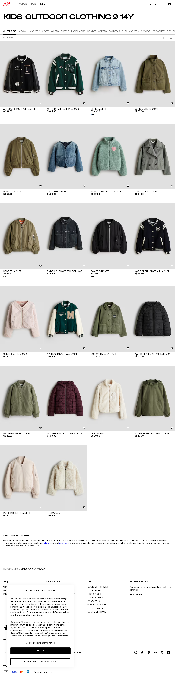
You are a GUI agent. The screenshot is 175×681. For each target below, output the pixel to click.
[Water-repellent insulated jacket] (153, 319)
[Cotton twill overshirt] (109, 319)
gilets (46, 543)
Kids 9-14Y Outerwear (33, 569)
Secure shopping (97, 605)
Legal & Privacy (97, 597)
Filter (164, 38)
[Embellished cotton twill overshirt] (66, 236)
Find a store (95, 594)
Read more (136, 594)
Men (33, 4)
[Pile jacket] (109, 398)
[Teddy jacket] (66, 478)
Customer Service (98, 587)
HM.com (7, 569)
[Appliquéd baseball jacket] (22, 74)
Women (23, 4)
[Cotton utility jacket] (153, 74)
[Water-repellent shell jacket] (153, 398)
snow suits (64, 543)
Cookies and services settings (40, 662)
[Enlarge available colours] (92, 114)
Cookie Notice (95, 608)
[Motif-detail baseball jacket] (66, 74)
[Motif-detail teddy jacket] (109, 156)
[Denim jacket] (109, 74)
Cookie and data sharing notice (40, 643)
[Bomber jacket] (22, 156)
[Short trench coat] (153, 156)
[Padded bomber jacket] (22, 398)
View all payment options (44, 672)
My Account (94, 590)
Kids (42, 4)
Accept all (40, 651)
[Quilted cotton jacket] (22, 319)
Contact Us (94, 601)
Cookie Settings (97, 612)
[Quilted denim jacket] (66, 156)
